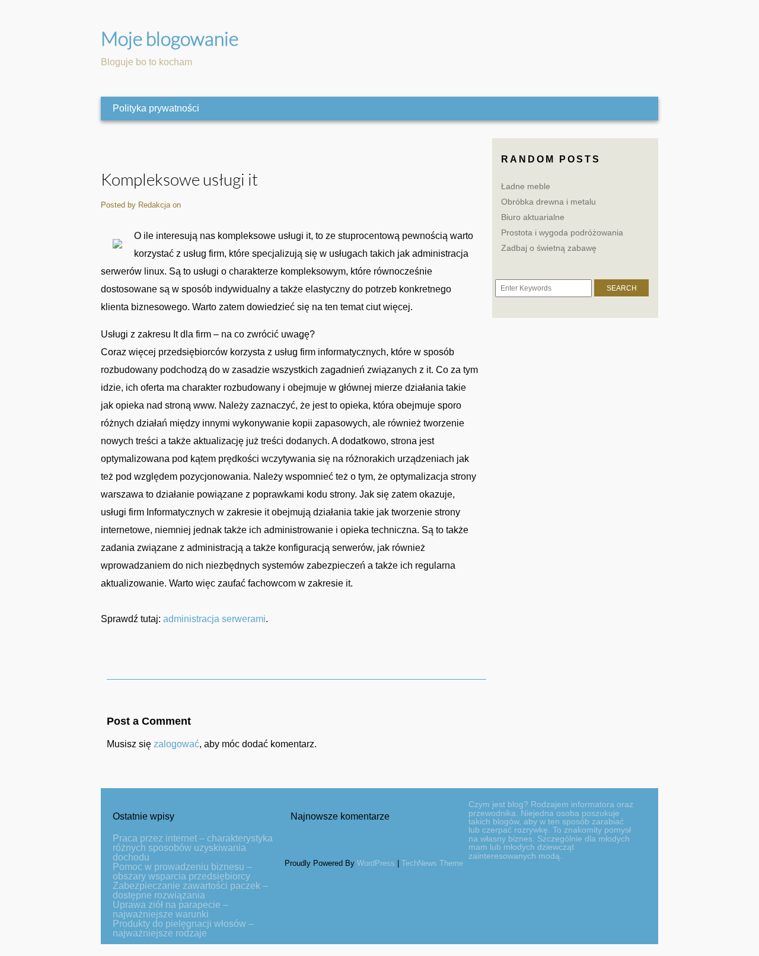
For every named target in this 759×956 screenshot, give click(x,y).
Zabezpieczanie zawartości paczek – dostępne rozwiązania (190, 890)
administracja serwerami (214, 619)
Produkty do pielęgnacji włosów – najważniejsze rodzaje (183, 928)
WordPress (376, 863)
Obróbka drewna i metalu (548, 201)
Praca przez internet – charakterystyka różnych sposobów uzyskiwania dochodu (193, 847)
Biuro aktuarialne (533, 217)
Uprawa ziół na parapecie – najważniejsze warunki (170, 909)
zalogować (176, 744)
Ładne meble (525, 186)
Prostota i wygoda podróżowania (562, 232)
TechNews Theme (432, 863)
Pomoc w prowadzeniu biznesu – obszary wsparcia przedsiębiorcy (182, 871)
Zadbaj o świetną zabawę (549, 248)
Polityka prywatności (156, 108)
